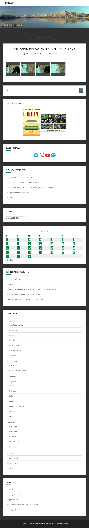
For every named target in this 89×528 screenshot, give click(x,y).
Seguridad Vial (12, 499)
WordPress (50, 523)
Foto (11, 396)
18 (41, 248)
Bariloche (11, 321)
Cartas (11, 365)
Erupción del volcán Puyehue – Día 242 (44, 49)
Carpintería (13, 426)
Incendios (13, 340)
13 (63, 244)
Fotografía (11, 382)
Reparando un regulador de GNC (28, 294)
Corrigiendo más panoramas (18, 192)
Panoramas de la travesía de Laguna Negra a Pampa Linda (30, 187)
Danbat (45, 54)
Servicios (12, 355)
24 (30, 252)
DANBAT (9, 2)
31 (30, 256)
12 (52, 244)
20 (63, 248)
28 (74, 252)
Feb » (12, 260)
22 (7, 252)
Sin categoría (12, 463)
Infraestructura (15, 345)
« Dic (7, 260)
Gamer (10, 197)
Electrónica (13, 431)
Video (11, 416)
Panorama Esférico (16, 406)
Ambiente (13, 330)
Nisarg (65, 523)
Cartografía (12, 361)
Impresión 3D (14, 442)
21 (74, 248)
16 (18, 248)
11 (41, 244)
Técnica (12, 411)
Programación (13, 458)
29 (7, 256)
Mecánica (13, 447)
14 (74, 244)
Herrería (12, 436)
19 (52, 248)
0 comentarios (58, 54)
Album (11, 386)
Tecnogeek (11, 510)
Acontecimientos (16, 325)
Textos (10, 468)
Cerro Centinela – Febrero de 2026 (20, 177)
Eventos (12, 391)
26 (52, 252)
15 (7, 248)
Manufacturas (12, 422)
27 (63, 252)
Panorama (13, 401)
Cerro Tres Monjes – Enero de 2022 (31, 299)
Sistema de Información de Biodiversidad (23, 505)
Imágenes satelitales (17, 370)
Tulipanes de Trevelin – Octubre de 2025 (23, 182)
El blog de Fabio (13, 494)
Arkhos (10, 489)
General (12, 335)
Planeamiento (15, 350)
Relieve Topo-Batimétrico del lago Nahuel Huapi (36, 289)
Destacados (12, 376)
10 (30, 244)
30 (18, 256)
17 (30, 248)
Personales (11, 453)
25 (41, 252)
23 (18, 252)
